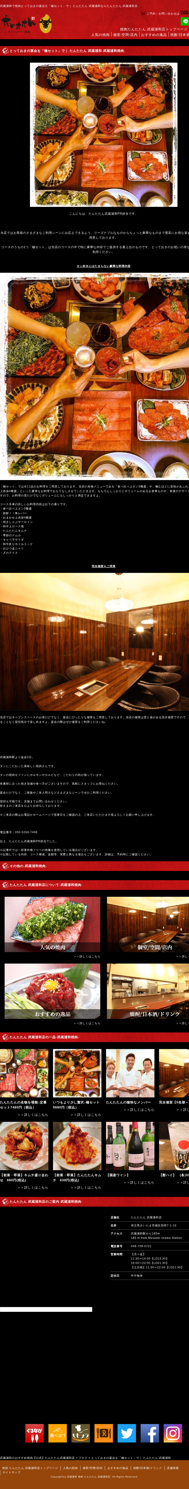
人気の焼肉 (100, 35)
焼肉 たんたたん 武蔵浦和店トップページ (30, 1468)
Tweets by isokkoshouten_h (20, 1309)
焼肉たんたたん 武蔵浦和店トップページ (154, 29)
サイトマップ (12, 1472)
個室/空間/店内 (125, 35)
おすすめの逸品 (154, 35)
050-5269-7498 (26, 832)
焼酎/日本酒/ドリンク (147, 1468)
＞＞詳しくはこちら (87, 956)
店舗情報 (173, 1468)
